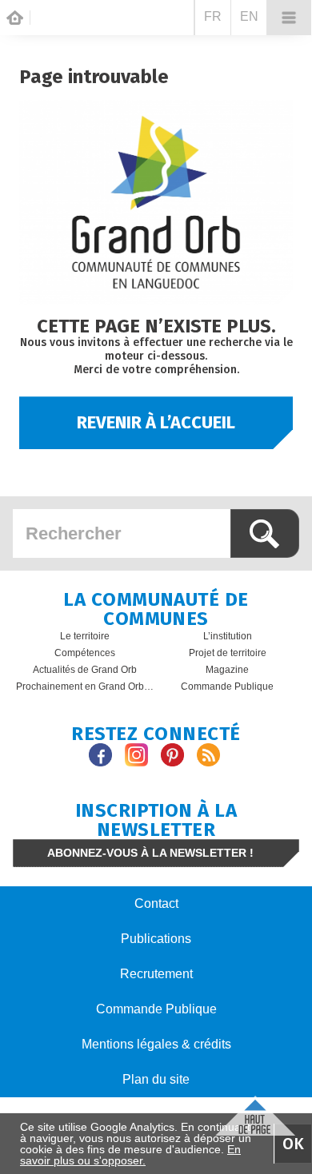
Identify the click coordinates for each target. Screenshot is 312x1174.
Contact (156, 903)
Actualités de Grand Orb (85, 669)
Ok (293, 1143)
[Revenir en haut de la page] (255, 1114)
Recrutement (156, 974)
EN (249, 16)
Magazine (227, 669)
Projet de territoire (227, 653)
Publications (156, 938)
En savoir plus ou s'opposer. (130, 1155)
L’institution (227, 636)
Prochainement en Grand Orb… (85, 686)
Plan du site (156, 1079)
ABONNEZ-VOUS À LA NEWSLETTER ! (150, 852)
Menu (288, 17)
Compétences (84, 653)
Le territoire (85, 636)
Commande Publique (227, 686)
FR (213, 16)
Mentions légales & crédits (156, 1044)
